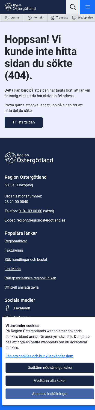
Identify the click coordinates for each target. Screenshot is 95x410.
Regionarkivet (16, 241)
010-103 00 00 (30, 211)
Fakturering (14, 250)
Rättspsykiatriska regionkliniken (30, 278)
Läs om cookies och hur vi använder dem (39, 356)
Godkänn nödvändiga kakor (49, 367)
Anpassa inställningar (50, 394)
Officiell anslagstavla (22, 287)
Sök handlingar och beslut (26, 259)
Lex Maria (13, 269)
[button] (73, 7)
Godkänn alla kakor (50, 380)
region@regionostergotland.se (41, 220)
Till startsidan (23, 122)
